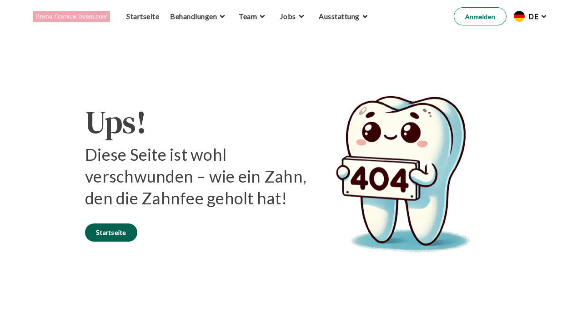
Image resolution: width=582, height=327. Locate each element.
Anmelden (480, 16)
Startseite (111, 232)
